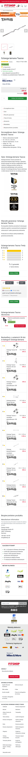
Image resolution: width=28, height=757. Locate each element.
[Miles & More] (14, 654)
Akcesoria (6, 121)
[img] (14, 80)
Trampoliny (18, 712)
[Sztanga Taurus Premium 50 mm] (16, 430)
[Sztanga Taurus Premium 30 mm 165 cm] (16, 360)
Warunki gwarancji (9, 115)
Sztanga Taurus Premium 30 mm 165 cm (11, 366)
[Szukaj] (21, 6)
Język (21, 282)
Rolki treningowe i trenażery (19, 727)
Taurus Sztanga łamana (8, 10)
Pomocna (6, 295)
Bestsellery (7, 124)
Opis (5, 111)
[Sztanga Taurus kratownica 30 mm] (16, 496)
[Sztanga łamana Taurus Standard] (16, 481)
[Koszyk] (26, 6)
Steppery (5, 731)
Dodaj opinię (14, 273)
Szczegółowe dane (9, 108)
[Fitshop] (10, 6)
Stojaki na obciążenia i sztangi (20, 732)
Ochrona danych (19, 685)
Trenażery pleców (7, 740)
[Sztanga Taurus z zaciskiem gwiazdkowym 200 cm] (16, 377)
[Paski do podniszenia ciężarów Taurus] (5, 320)
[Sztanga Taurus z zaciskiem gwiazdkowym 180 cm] (16, 411)
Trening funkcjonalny (6, 736)
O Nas (16, 689)
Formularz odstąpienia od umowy (7, 697)
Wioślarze (17, 709)
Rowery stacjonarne (20, 706)
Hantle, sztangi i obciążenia (19, 720)
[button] (4, 47)
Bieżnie (4, 709)
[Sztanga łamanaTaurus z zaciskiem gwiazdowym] (16, 445)
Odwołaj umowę (14, 676)
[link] (14, 69)
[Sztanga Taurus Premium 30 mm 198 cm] (16, 464)
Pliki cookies (5, 689)
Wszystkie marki (6, 752)
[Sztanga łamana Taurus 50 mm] (16, 396)
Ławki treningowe (19, 716)
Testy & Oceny (8, 118)
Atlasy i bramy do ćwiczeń (7, 713)
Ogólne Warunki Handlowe (6, 685)
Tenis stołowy (6, 716)
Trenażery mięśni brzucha (19, 736)
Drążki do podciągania (18, 741)
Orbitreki (5, 706)
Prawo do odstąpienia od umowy (20, 693)
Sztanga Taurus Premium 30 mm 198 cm (11, 470)
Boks (4, 724)
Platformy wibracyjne (18, 745)
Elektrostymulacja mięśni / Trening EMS (7, 746)
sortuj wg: (9, 282)
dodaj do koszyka (17, 98)
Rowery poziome (19, 724)
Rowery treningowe (7, 719)
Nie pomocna (14, 295)
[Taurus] (7, 19)
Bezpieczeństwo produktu (11, 127)
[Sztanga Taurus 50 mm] (16, 345)
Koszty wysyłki (5, 692)
